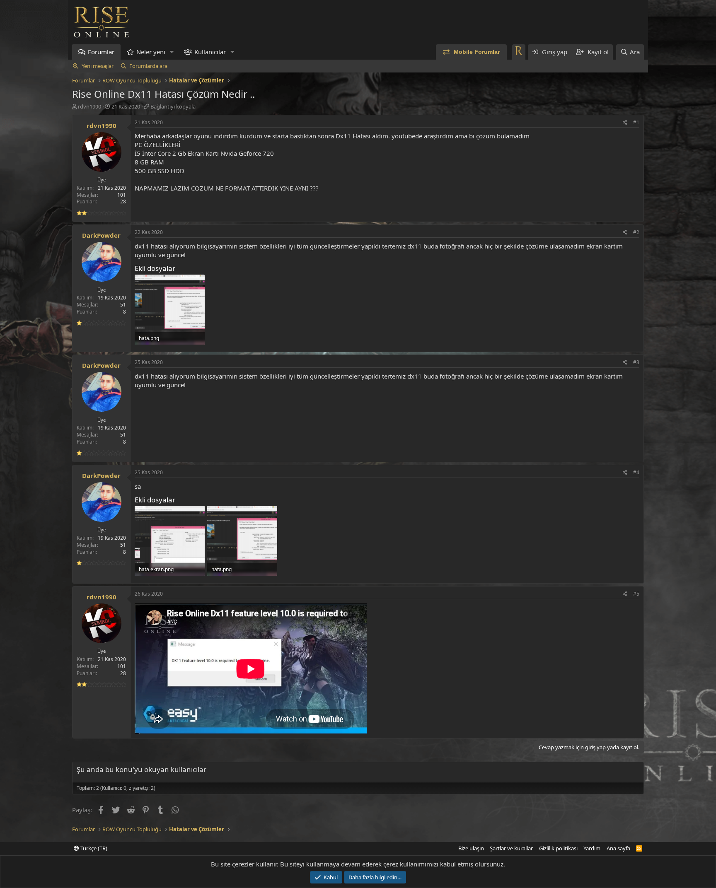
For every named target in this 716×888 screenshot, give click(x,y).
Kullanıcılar (210, 52)
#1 (636, 122)
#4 (636, 472)
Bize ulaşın (471, 848)
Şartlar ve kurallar (511, 848)
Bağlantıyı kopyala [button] (173, 106)
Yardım (591, 848)
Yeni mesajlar (98, 66)
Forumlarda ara (148, 66)
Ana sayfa (618, 848)
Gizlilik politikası (558, 848)
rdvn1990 (89, 106)
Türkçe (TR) (93, 848)
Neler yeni (150, 52)
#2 (636, 232)
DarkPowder (101, 235)
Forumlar (101, 52)
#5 (636, 593)
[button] (172, 52)
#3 (636, 362)
